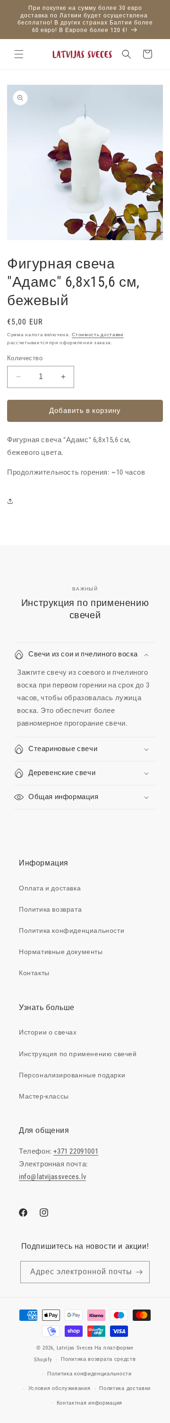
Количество (24, 358)
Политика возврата (50, 909)
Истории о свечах (48, 1032)
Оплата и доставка (50, 888)
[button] (18, 54)
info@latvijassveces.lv (52, 1176)
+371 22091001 (75, 1151)
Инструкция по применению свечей (78, 1054)
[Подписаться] (138, 1272)
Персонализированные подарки (72, 1075)
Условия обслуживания (59, 1388)
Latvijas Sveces (75, 1348)
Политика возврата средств (98, 1359)
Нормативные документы (61, 951)
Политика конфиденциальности (71, 930)
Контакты (34, 973)
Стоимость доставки (98, 334)
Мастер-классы (44, 1096)
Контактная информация (90, 1403)
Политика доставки (125, 1388)
